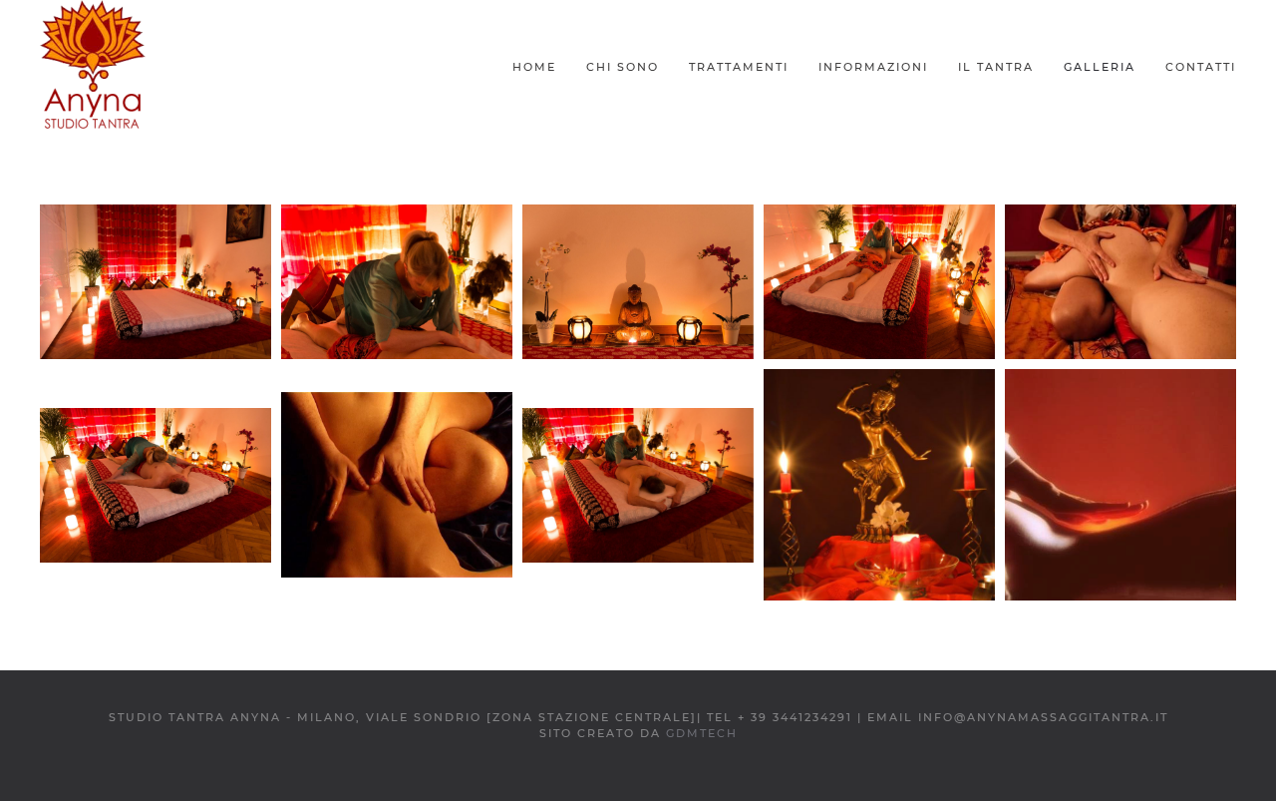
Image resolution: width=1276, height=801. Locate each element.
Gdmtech (702, 733)
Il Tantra (996, 67)
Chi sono (622, 67)
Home (534, 67)
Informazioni (873, 67)
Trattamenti (739, 67)
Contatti (1200, 67)
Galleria (1099, 67)
